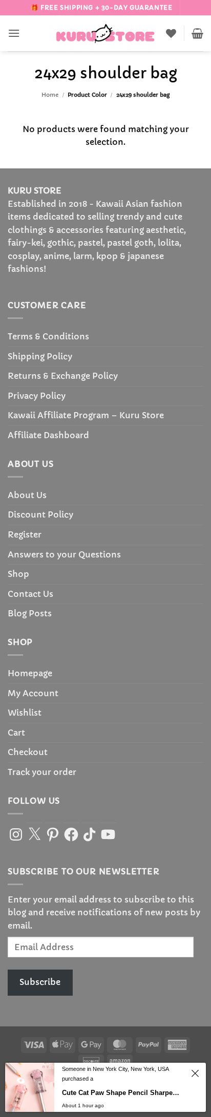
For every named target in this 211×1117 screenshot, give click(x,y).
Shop (18, 574)
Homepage (30, 673)
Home (49, 94)
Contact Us (30, 594)
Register (24, 534)
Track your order (42, 772)
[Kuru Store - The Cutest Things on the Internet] (105, 33)
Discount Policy (40, 514)
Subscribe (39, 982)
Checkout (28, 752)
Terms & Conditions (48, 336)
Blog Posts (30, 613)
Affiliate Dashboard (48, 435)
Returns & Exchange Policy (63, 376)
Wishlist (24, 712)
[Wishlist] (171, 33)
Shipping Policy (40, 356)
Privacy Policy (37, 396)
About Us (27, 495)
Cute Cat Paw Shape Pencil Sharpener (122, 1107)
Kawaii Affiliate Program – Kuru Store (86, 415)
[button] (14, 33)
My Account (33, 693)
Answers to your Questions (64, 554)
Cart (16, 732)
